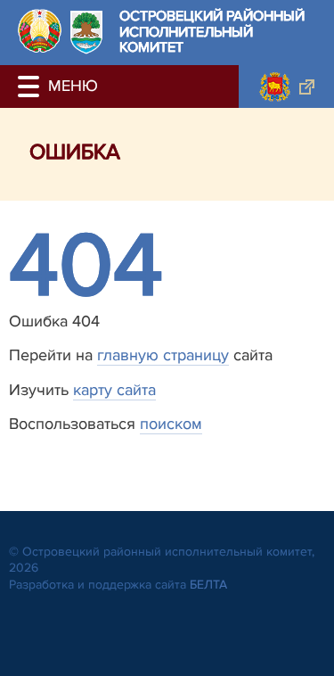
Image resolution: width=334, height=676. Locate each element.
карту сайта (114, 390)
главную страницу (163, 355)
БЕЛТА (208, 584)
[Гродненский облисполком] (286, 86)
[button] (31, 86)
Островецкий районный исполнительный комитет (212, 32)
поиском (171, 423)
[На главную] (39, 31)
